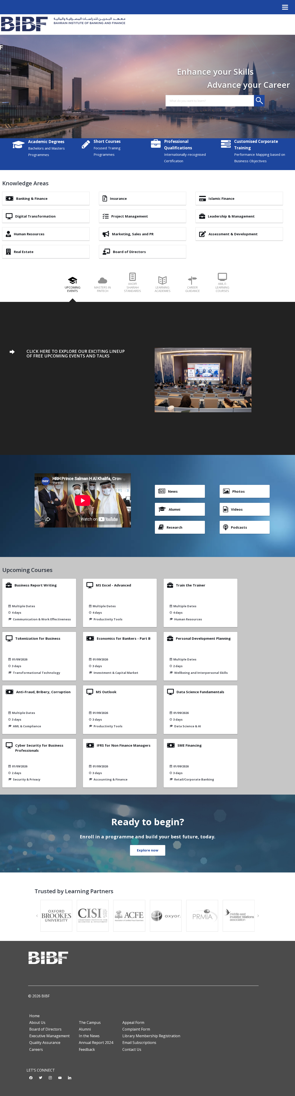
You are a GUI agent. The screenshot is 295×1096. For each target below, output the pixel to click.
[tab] (73, 287)
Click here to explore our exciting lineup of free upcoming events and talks (76, 353)
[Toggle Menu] (285, 7)
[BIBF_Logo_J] (65, 24)
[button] (36, 915)
